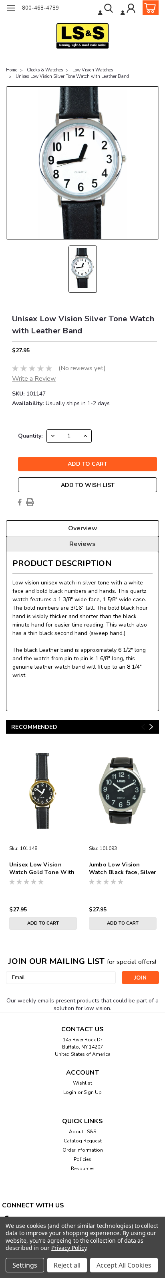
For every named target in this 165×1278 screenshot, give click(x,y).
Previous (143, 727)
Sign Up (93, 1092)
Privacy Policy (68, 1248)
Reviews (82, 544)
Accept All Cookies (124, 1265)
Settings (24, 1265)
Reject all (67, 1265)
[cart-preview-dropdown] (149, 7)
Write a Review (34, 378)
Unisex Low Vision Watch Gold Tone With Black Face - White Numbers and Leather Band (42, 869)
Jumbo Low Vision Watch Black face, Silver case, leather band (123, 869)
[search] (106, 9)
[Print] (30, 502)
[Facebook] (20, 502)
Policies (82, 1159)
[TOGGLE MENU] (11, 9)
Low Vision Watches (92, 70)
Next (151, 727)
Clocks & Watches (45, 70)
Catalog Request (83, 1141)
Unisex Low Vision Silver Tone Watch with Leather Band (72, 76)
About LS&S (82, 1131)
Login (69, 1092)
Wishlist (82, 1083)
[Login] (129, 9)
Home (11, 70)
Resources (83, 1168)
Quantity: (30, 436)
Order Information (82, 1150)
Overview (82, 528)
